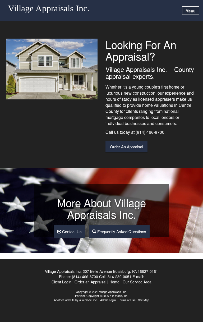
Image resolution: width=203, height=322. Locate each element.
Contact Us (71, 231)
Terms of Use (127, 300)
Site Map (143, 300)
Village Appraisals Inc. (49, 8)
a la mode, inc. (88, 300)
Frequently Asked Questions (121, 231)
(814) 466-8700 (150, 132)
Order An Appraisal (126, 146)
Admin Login (108, 300)
